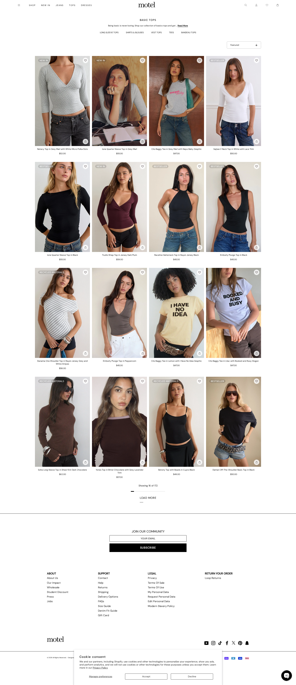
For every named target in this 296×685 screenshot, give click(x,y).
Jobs (50, 601)
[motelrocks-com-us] (146, 5)
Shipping (103, 592)
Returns (103, 587)
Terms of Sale (156, 583)
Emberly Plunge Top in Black (233, 255)
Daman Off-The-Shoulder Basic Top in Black (234, 469)
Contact (103, 578)
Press (50, 596)
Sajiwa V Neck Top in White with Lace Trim (233, 149)
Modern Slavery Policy (161, 606)
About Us (52, 578)
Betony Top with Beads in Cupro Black (176, 469)
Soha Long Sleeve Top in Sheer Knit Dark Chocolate (62, 469)
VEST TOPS (156, 32)
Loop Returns (213, 578)
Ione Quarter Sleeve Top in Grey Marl (119, 149)
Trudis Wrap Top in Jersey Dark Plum (119, 255)
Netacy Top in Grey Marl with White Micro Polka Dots (62, 149)
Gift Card (103, 615)
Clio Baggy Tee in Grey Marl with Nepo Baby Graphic (176, 149)
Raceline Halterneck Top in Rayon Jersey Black (176, 255)
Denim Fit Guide (107, 610)
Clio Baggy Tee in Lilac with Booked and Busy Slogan (233, 361)
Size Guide (104, 606)
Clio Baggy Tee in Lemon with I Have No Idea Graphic (176, 361)
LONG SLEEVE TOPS (109, 32)
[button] (85, 60)
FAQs (101, 601)
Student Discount (57, 592)
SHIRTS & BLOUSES (135, 32)
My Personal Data (158, 592)
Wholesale (53, 587)
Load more (148, 498)
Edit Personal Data (159, 601)
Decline (192, 676)
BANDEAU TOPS (188, 32)
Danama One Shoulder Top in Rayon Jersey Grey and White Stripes (62, 362)
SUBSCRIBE (148, 547)
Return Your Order (219, 573)
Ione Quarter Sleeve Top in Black (62, 255)
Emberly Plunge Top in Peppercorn (119, 361)
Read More (183, 25)
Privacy (152, 578)
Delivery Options (108, 596)
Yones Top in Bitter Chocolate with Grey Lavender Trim (119, 471)
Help (100, 583)
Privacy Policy (100, 667)
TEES (171, 32)
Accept (146, 676)
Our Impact (54, 583)
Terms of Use (156, 587)
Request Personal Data (161, 596)
